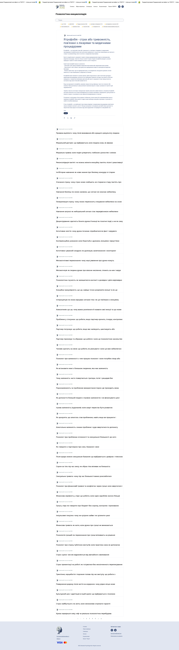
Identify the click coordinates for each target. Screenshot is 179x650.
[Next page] (98, 618)
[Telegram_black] (119, 6)
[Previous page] (80, 618)
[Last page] (101, 618)
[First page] (77, 618)
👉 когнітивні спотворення (96, 24)
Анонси (85, 633)
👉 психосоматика (65, 26)
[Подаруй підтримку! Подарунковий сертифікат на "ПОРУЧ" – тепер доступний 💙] (89, 2)
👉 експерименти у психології (112, 24)
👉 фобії (71, 24)
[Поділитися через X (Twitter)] (67, 118)
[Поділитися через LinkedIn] (71, 118)
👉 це (64, 24)
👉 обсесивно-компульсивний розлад (111, 26)
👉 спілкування (96, 26)
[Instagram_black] (123, 6)
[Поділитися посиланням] (74, 118)
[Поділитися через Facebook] (64, 118)
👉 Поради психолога (82, 24)
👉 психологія (86, 26)
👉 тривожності (76, 26)
